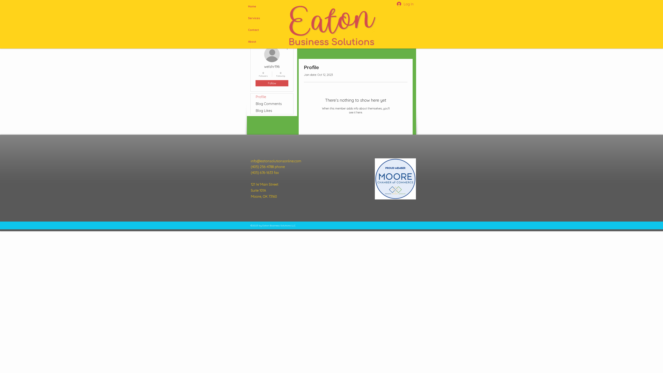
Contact (253, 30)
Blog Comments (269, 104)
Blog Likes (264, 110)
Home (252, 6)
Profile (261, 97)
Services (254, 18)
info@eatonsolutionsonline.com (276, 161)
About (252, 41)
